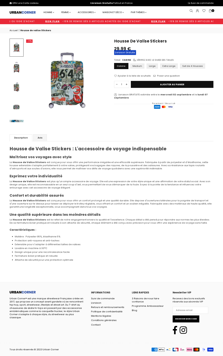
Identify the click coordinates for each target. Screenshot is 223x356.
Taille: (144, 60)
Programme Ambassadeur (148, 306)
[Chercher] (191, 12)
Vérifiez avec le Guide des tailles (155, 59)
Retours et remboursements (107, 307)
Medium (137, 66)
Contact (96, 324)
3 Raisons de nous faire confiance (145, 300)
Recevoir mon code (186, 318)
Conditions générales (104, 320)
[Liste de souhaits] (204, 12)
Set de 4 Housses (192, 66)
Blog (134, 310)
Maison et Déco (112, 12)
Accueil (14, 30)
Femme (65, 12)
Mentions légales (101, 316)
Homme (48, 12)
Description (21, 137)
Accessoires (86, 12)
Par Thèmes (138, 12)
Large (152, 66)
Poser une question (168, 75)
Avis (40, 137)
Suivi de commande (201, 3)
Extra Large (169, 66)
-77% (29, 41)
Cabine (121, 66)
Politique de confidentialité (106, 311)
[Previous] (31, 80)
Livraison (96, 302)
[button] (210, 12)
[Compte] (197, 12)
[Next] (103, 80)
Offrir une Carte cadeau (25, 3)
